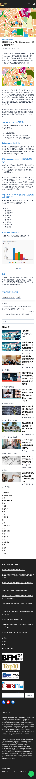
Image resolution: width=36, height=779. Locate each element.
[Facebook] (3, 702)
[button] (31, 774)
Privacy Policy (6, 768)
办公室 (4, 503)
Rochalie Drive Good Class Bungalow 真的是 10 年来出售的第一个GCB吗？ (16, 306)
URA (21, 268)
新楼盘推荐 (6, 531)
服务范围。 (15, 292)
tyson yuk (7, 48)
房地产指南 (6, 525)
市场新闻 (5, 517)
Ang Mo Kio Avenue (8, 297)
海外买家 (5, 537)
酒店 (3, 550)
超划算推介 (6, 542)
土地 (3, 512)
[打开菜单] (29, 3)
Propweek (5, 492)
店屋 (3, 520)
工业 (3, 514)
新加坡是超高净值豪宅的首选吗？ (13, 570)
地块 (18, 297)
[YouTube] (8, 702)
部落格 (11, 39)
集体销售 (5, 553)
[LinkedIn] (13, 702)
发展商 (4, 506)
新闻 (3, 534)
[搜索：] (18, 321)
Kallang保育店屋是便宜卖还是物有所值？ (20, 313)
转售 (3, 545)
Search (18, 692)
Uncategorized (7, 495)
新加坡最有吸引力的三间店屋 (12, 619)
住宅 (3, 39)
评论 (8, 39)
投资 (6, 39)
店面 (3, 523)
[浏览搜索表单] (34, 4)
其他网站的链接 (7, 500)
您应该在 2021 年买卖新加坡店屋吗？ (15, 632)
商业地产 (5, 509)
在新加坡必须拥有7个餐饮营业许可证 (14, 590)
